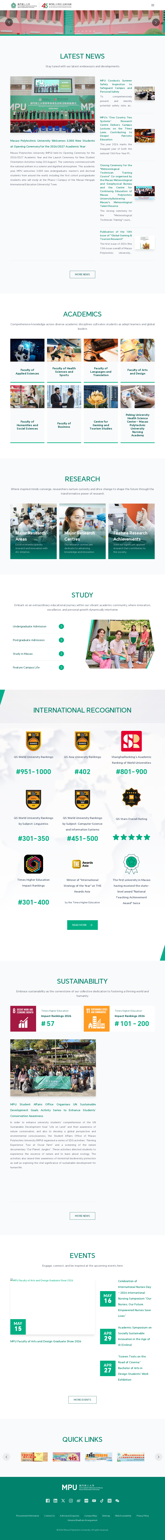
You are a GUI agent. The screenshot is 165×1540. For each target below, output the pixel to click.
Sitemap (106, 1516)
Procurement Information (27, 1516)
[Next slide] (158, 1457)
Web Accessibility (123, 1516)
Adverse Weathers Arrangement (82, 1520)
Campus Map (90, 1516)
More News (82, 274)
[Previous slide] (6, 1457)
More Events (82, 1399)
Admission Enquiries (69, 1516)
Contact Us (49, 1516)
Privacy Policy (143, 1516)
